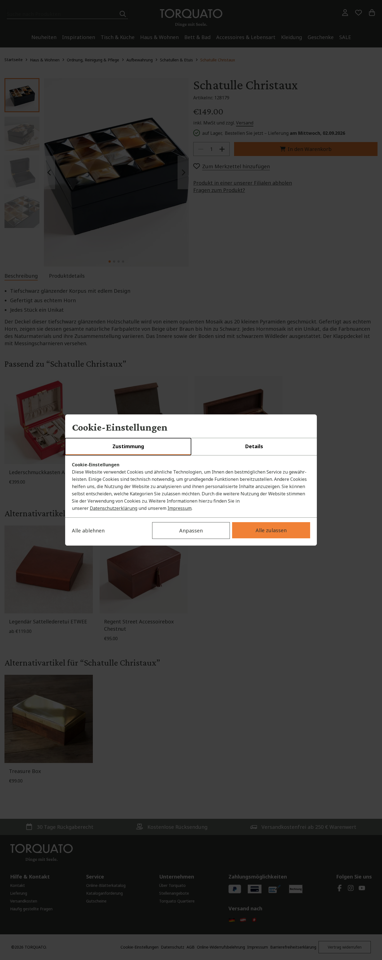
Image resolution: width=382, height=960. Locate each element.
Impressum (180, 508)
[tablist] (191, 446)
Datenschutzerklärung (113, 508)
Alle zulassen (271, 530)
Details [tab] (254, 446)
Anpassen (191, 530)
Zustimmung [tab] (128, 446)
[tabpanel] (191, 486)
